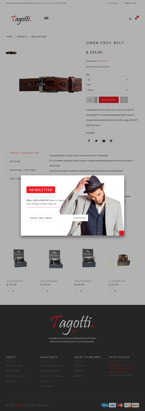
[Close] (121, 233)
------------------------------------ (46, 202)
